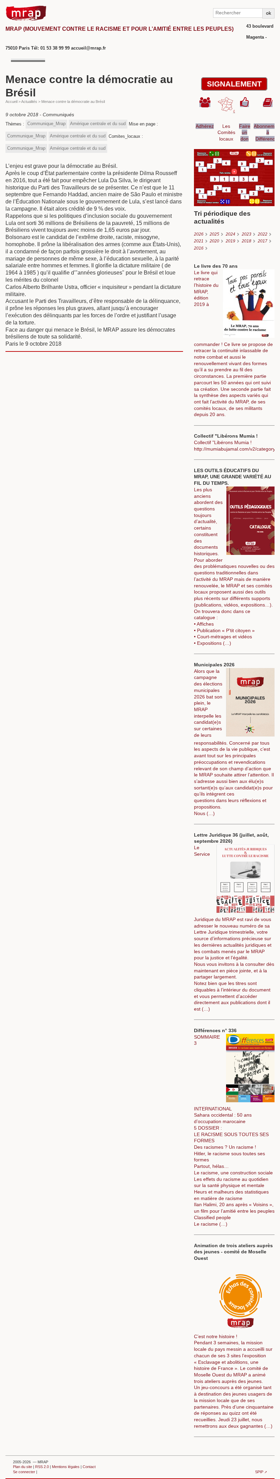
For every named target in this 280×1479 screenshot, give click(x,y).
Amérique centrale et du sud (98, 123)
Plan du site (22, 1467)
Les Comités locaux (226, 132)
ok (268, 13)
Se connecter (24, 1472)
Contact (89, 1467)
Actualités (29, 101)
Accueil (11, 101)
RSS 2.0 (42, 1467)
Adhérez (205, 126)
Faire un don (244, 132)
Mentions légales (66, 1467)
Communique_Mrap (46, 123)
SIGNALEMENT (234, 84)
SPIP (259, 1472)
